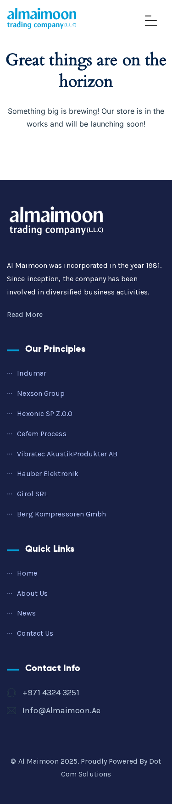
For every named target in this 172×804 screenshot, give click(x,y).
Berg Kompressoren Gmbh (61, 514)
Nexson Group (41, 393)
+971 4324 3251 (50, 693)
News (26, 613)
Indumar (31, 373)
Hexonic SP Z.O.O (44, 413)
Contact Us (35, 633)
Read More (25, 314)
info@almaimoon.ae (61, 710)
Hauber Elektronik (47, 473)
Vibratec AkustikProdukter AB (67, 453)
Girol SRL (32, 493)
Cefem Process (41, 433)
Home (27, 573)
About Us (32, 593)
